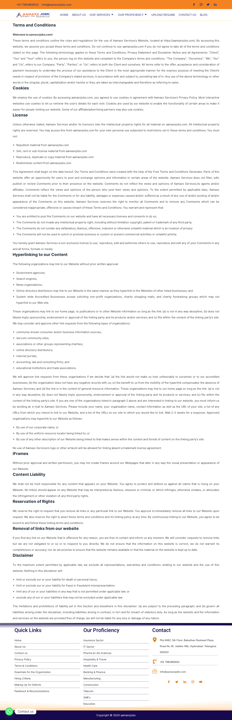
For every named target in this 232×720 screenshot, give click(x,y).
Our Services (100, 14)
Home (64, 14)
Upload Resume (163, 14)
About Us (79, 14)
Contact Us (187, 14)
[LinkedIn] (215, 4)
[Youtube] (201, 682)
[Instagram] (201, 4)
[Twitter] (208, 4)
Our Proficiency (131, 14)
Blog (204, 14)
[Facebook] (194, 4)
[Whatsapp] (9, 711)
